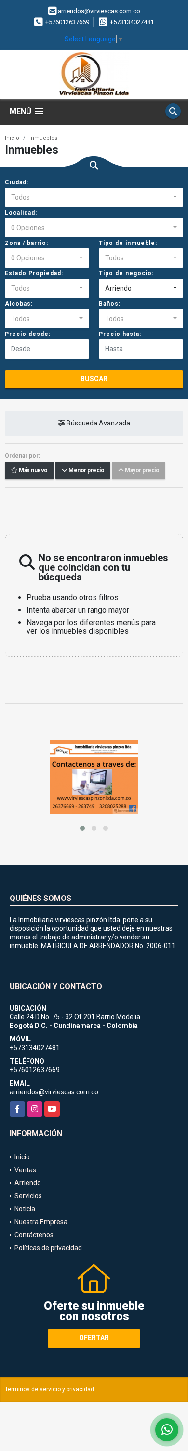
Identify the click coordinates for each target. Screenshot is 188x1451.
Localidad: (21, 212)
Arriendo (27, 1183)
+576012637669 (67, 22)
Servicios (28, 1196)
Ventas (25, 1170)
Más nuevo (33, 470)
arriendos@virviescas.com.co (54, 1092)
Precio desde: (28, 334)
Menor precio (85, 470)
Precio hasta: (120, 334)
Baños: (110, 303)
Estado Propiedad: (34, 273)
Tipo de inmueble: (128, 243)
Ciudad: (16, 182)
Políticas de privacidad (48, 1248)
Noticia (24, 1209)
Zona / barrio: (26, 243)
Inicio (12, 138)
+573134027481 (132, 22)
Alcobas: (19, 303)
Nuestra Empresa (40, 1222)
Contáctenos (34, 1235)
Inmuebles (43, 138)
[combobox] (94, 197)
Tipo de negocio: (126, 273)
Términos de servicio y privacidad (49, 1389)
